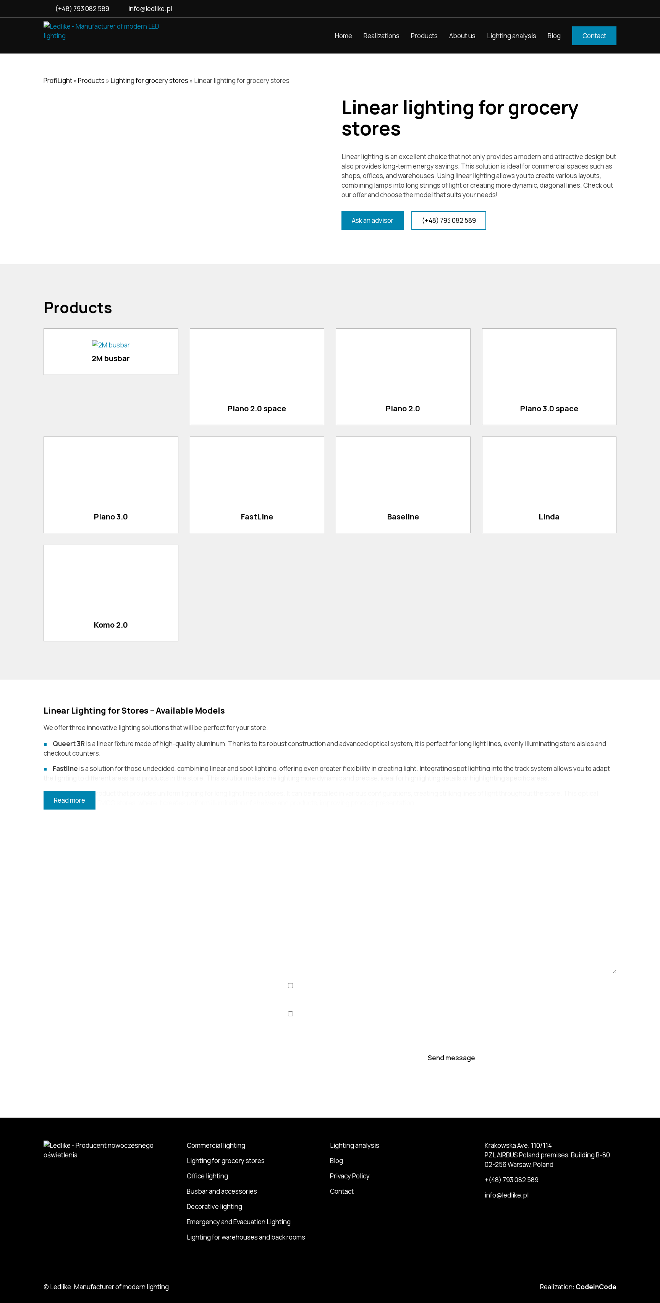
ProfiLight (58, 80)
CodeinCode (596, 1286)
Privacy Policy (350, 1176)
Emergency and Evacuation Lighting (239, 1221)
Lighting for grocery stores (149, 80)
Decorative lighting (214, 1206)
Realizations (382, 35)
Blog (554, 35)
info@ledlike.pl (150, 8)
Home (343, 35)
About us (462, 35)
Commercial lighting (216, 1145)
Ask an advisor (372, 220)
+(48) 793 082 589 (109, 974)
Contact (594, 35)
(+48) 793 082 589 (82, 8)
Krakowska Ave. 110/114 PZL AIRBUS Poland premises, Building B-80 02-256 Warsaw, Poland (547, 1155)
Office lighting (207, 1176)
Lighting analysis (511, 35)
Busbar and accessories (222, 1191)
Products (424, 35)
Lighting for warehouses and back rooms (246, 1237)
